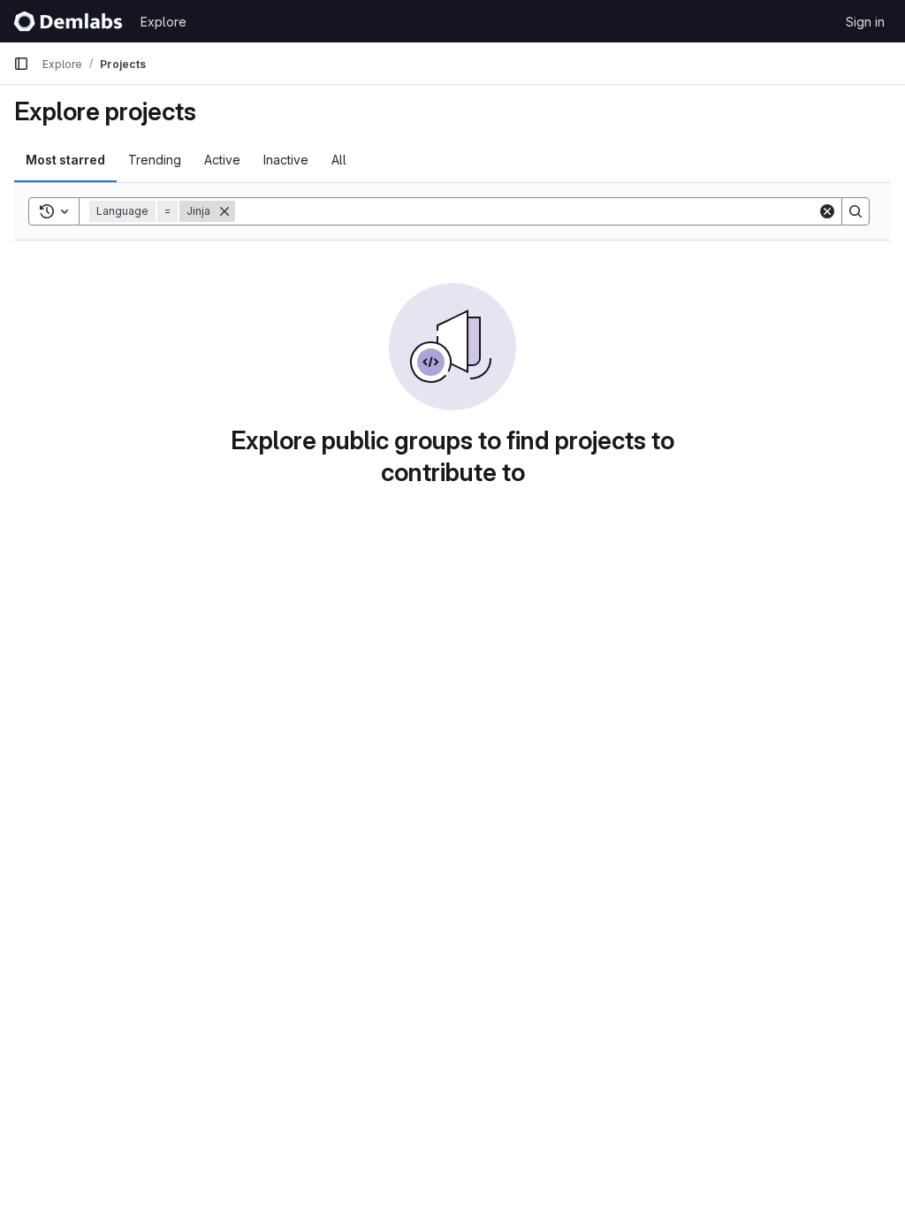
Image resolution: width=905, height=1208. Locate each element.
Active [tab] (222, 159)
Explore (163, 21)
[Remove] (224, 211)
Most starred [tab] (65, 159)
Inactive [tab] (285, 159)
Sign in (865, 21)
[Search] (855, 211)
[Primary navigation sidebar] (21, 64)
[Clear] (827, 211)
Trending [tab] (154, 159)
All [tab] (338, 159)
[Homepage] (68, 21)
